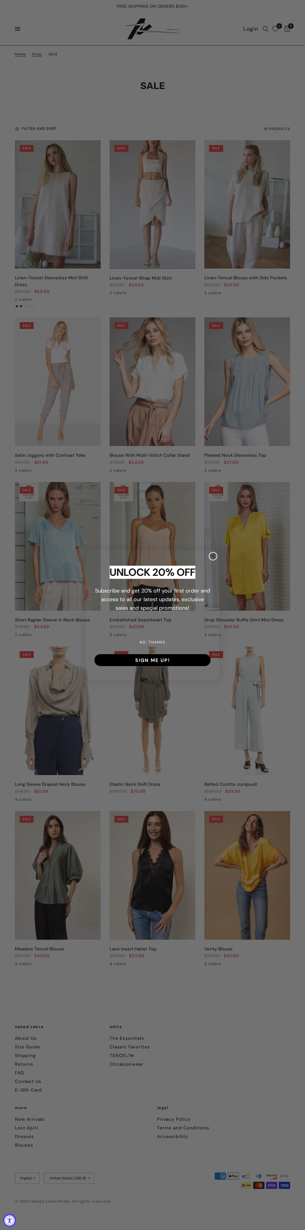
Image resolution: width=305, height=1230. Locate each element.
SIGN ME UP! (152, 660)
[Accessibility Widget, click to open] (9, 1220)
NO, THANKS (153, 642)
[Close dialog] (213, 556)
